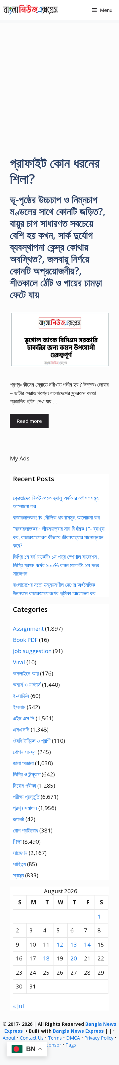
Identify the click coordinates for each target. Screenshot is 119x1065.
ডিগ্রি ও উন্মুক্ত (26, 774)
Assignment (28, 628)
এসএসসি (21, 729)
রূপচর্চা (18, 819)
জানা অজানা (23, 763)
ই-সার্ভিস (21, 696)
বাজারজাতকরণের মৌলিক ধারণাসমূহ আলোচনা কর (56, 517)
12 (60, 944)
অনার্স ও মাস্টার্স (27, 684)
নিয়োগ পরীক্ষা (24, 785)
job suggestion (32, 651)
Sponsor (52, 1045)
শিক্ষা (17, 841)
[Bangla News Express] (30, 10)
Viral (19, 662)
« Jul (18, 1006)
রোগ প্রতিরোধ (25, 830)
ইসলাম (19, 707)
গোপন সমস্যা (24, 752)
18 (46, 958)
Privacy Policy (98, 1038)
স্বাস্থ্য (18, 875)
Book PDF (25, 639)
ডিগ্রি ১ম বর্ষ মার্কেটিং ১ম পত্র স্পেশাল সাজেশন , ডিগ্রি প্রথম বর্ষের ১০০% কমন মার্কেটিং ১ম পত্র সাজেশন (56, 565)
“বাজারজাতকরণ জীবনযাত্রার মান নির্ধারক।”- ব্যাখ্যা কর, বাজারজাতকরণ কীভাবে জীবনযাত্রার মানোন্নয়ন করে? (58, 537)
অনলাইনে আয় (26, 673)
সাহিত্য (19, 864)
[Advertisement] (59, 82)
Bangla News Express (78, 1031)
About (9, 1038)
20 (73, 958)
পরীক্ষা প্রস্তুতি (26, 796)
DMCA (73, 1038)
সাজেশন (20, 853)
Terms (55, 1038)
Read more (29, 421)
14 (87, 944)
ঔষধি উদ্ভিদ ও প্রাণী (32, 740)
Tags (70, 1045)
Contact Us (32, 1038)
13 (73, 944)
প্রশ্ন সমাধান (25, 808)
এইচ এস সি (23, 718)
